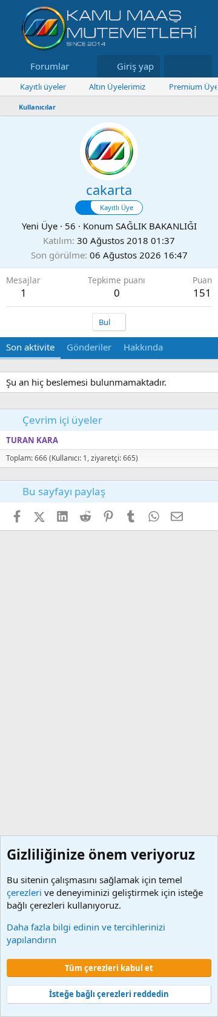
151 (202, 293)
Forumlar (49, 66)
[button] (78, 66)
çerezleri (24, 892)
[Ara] (200, 66)
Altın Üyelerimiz (117, 86)
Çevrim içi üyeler (62, 420)
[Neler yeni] (176, 66)
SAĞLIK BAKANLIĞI (156, 226)
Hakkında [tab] (143, 347)
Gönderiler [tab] (89, 347)
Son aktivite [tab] (30, 347)
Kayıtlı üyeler (43, 86)
